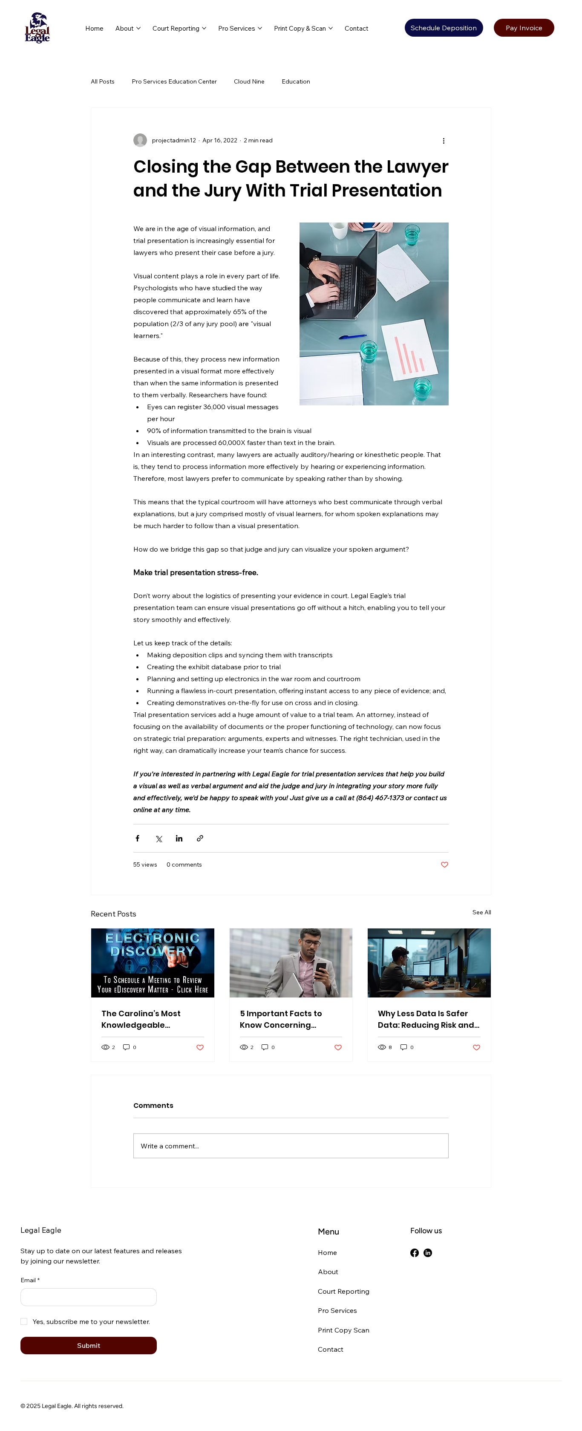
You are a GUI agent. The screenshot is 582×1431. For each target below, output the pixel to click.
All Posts (103, 81)
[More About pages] (138, 28)
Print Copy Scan (343, 1330)
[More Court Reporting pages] (204, 28)
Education (296, 81)
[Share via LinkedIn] (179, 838)
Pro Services (337, 1310)
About (328, 1271)
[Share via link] (200, 838)
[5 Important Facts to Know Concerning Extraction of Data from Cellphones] (291, 962)
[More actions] (443, 140)
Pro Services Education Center (174, 81)
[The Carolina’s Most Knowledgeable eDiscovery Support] (152, 962)
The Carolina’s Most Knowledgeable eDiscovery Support (141, 1019)
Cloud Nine (249, 81)
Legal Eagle (40, 1230)
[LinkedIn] (428, 1253)
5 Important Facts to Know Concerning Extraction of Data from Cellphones (287, 1019)
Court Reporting (343, 1291)
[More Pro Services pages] (260, 28)
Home (327, 1252)
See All (482, 912)
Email (30, 1280)
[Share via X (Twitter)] (158, 838)
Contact (330, 1349)
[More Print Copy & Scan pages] (330, 28)
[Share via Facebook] (137, 838)
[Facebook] (414, 1253)
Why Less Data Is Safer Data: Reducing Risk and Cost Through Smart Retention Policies (426, 1019)
